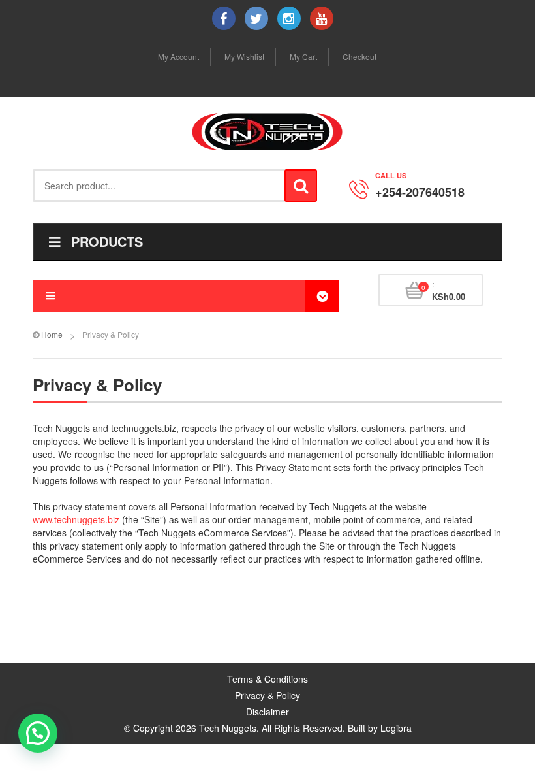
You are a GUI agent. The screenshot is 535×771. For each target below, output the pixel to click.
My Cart (303, 56)
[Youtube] (321, 18)
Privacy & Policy (267, 695)
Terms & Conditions (267, 678)
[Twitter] (256, 18)
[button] (37, 733)
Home (52, 334)
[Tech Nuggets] (267, 131)
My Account (178, 56)
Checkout (359, 56)
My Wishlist (244, 56)
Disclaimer (267, 711)
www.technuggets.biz (76, 519)
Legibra (396, 727)
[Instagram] (289, 18)
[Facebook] (224, 18)
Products (107, 241)
